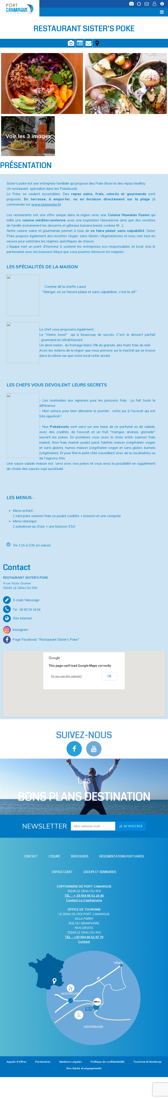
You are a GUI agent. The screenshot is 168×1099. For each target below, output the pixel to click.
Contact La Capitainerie (84, 900)
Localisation (97, 43)
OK (109, 676)
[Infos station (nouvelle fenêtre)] (162, 2)
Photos (70, 43)
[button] (84, 680)
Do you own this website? (66, 676)
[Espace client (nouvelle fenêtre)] (154, 2)
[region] (84, 684)
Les (84, 789)
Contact (88, 43)
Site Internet (22, 618)
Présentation (79, 43)
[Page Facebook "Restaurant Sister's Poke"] (84, 640)
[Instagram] (84, 630)
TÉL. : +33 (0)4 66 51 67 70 (84, 937)
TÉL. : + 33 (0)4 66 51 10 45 (84, 896)
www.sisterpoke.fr (45, 204)
